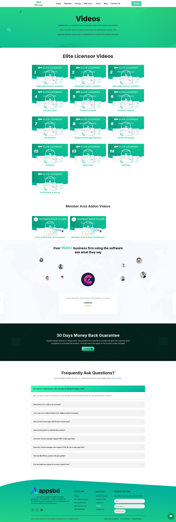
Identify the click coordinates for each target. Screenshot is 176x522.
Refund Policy (136, 519)
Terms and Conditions (111, 519)
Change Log (100, 509)
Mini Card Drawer (80, 502)
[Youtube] (41, 510)
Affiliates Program (102, 496)
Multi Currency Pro (80, 506)
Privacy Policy (125, 519)
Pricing (78, 3)
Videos (98, 506)
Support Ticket (101, 499)
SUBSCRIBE (120, 511)
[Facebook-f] (32, 510)
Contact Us (115, 3)
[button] (88, 3)
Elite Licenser (117, 378)
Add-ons (87, 3)
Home (58, 3)
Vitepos (76, 496)
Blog (106, 3)
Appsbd (61, 25)
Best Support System (81, 499)
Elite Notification (79, 509)
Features (68, 3)
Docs (98, 3)
